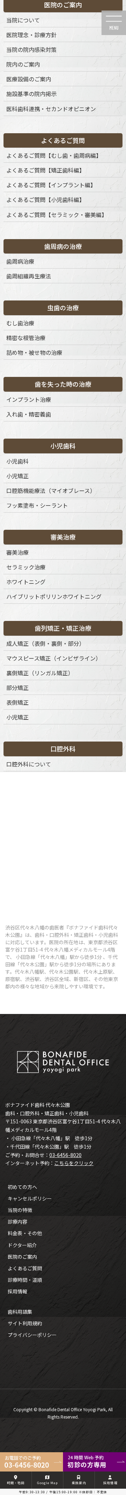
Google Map (47, 1483)
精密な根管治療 (26, 337)
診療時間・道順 (25, 1279)
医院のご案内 (22, 1256)
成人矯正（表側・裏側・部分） (45, 643)
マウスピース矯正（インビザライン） (53, 658)
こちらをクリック (73, 1162)
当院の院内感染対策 (31, 49)
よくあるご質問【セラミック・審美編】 (56, 214)
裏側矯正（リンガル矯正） (40, 673)
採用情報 (17, 1291)
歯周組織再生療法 (28, 276)
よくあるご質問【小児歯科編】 (45, 199)
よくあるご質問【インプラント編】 (51, 185)
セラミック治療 (26, 567)
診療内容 (17, 1221)
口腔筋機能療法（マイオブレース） (51, 490)
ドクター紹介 (22, 1245)
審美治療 (17, 552)
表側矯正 (17, 702)
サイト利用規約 (25, 1323)
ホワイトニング (26, 581)
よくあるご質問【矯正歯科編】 (45, 170)
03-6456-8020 (65, 1154)
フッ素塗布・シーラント (37, 505)
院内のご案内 (23, 64)
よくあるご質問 (25, 1268)
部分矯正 (17, 687)
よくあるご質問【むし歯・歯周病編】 (54, 155)
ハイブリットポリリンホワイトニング (54, 596)
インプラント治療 (28, 399)
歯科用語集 (20, 1311)
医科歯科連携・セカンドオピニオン (51, 108)
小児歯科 (17, 461)
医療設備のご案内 (28, 79)
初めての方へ (22, 1186)
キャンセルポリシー (30, 1198)
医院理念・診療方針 (31, 35)
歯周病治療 (20, 261)
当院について (23, 20)
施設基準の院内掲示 (31, 93)
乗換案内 (79, 1483)
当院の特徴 (20, 1209)
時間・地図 (16, 1483)
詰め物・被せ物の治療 (34, 352)
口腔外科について (28, 764)
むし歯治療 (20, 323)
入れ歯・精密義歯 (28, 414)
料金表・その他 (25, 1233)
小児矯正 (17, 476)
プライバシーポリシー (32, 1334)
